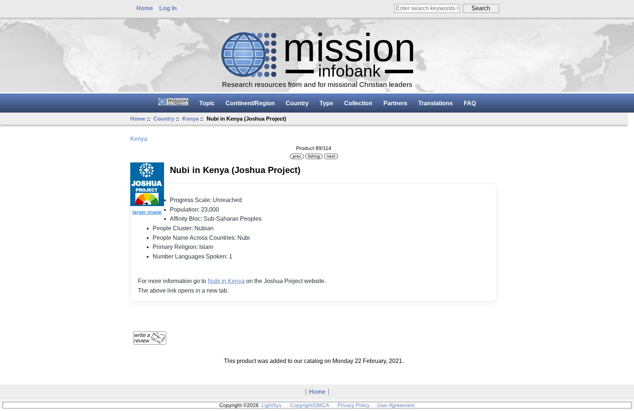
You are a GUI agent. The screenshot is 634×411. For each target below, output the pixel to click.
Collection (358, 103)
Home (144, 8)
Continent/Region (250, 103)
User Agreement (396, 405)
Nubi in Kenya (226, 281)
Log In (168, 8)
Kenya (190, 118)
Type (326, 103)
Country (163, 118)
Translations (435, 103)
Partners (395, 103)
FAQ (470, 103)
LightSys (271, 405)
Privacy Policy (353, 405)
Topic (207, 103)
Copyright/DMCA (309, 405)
